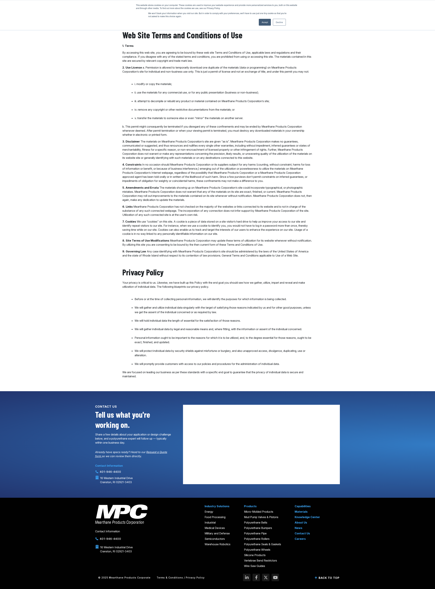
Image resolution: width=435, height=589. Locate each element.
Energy (209, 511)
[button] (124, 578)
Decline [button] (279, 22)
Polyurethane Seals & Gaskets (262, 544)
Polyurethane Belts (255, 522)
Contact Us (302, 533)
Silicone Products (255, 555)
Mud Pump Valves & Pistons (261, 517)
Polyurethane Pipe (255, 533)
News (298, 528)
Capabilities (303, 506)
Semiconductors (215, 538)
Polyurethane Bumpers (258, 528)
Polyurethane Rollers (256, 538)
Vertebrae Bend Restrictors (260, 560)
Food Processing (215, 517)
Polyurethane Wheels (257, 549)
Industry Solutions (217, 506)
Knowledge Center (307, 517)
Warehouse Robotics (217, 544)
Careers (300, 538)
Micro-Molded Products (258, 511)
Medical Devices (215, 528)
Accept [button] (265, 22)
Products (250, 506)
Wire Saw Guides (254, 566)
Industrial (210, 522)
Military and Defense (217, 533)
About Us (301, 522)
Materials (301, 511)
